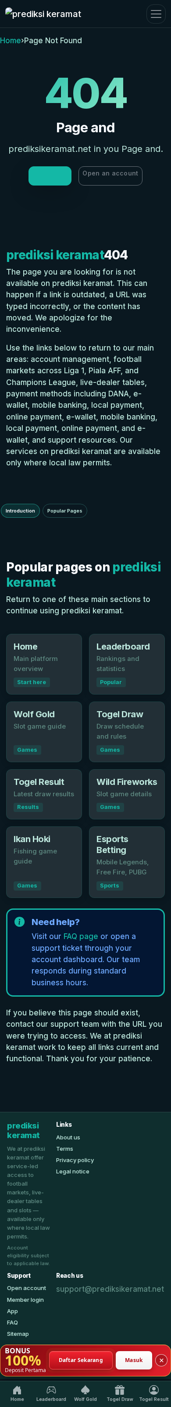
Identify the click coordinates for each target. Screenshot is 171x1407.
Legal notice (72, 1171)
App (12, 1310)
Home (10, 40)
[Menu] (156, 14)
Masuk (134, 1360)
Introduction (20, 511)
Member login (25, 1299)
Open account (26, 1287)
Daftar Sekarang (81, 1360)
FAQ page (81, 936)
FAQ (12, 1322)
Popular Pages (64, 511)
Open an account (110, 173)
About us (68, 1137)
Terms (64, 1148)
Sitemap (18, 1333)
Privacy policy (75, 1159)
